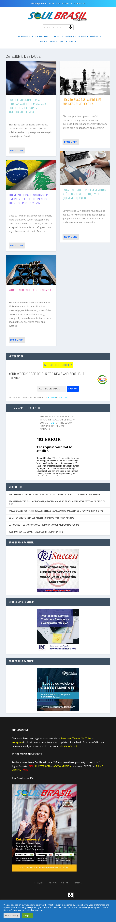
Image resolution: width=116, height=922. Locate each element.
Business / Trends (41, 36)
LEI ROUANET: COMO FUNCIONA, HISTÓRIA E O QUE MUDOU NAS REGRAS (44, 524)
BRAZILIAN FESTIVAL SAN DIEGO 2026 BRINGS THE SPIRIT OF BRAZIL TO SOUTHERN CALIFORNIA (54, 494)
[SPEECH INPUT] (66, 27)
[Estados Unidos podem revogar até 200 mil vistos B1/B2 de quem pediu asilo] (85, 168)
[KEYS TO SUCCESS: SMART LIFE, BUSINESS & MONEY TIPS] (85, 78)
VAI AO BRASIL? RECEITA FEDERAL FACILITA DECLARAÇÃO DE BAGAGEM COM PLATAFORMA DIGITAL (56, 511)
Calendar (78, 3)
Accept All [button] (27, 915)
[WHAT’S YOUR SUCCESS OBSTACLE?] (31, 270)
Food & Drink (69, 36)
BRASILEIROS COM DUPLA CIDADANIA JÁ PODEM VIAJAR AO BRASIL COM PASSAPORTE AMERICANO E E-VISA (28, 106)
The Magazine (37, 3)
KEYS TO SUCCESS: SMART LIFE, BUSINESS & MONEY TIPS (82, 102)
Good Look (94, 36)
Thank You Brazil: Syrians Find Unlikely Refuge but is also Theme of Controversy (29, 199)
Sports (62, 41)
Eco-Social (82, 36)
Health (42, 41)
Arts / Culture (25, 36)
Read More (16, 150)
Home (17, 36)
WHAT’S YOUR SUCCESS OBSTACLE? (31, 290)
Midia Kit (66, 3)
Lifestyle (52, 41)
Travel (71, 41)
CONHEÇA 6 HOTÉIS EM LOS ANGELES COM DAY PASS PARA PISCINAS (41, 517)
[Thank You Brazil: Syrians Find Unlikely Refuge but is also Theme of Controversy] (31, 175)
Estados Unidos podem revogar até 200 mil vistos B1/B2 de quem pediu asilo (84, 194)
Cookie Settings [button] (12, 915)
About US (53, 3)
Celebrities (56, 36)
